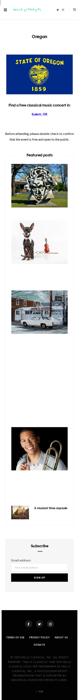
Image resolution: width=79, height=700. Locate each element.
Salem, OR (39, 114)
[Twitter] (39, 624)
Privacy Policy (39, 637)
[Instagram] (50, 624)
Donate (39, 644)
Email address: (21, 560)
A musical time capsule (50, 508)
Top (40, 691)
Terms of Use (15, 637)
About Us (61, 637)
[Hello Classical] (27, 10)
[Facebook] (28, 624)
